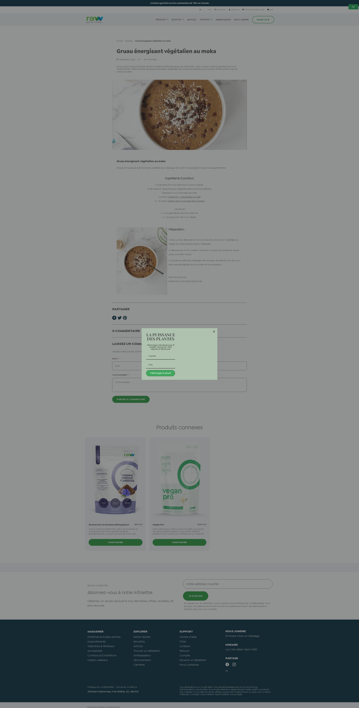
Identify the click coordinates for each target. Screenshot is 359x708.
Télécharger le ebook (160, 373)
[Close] (214, 331)
